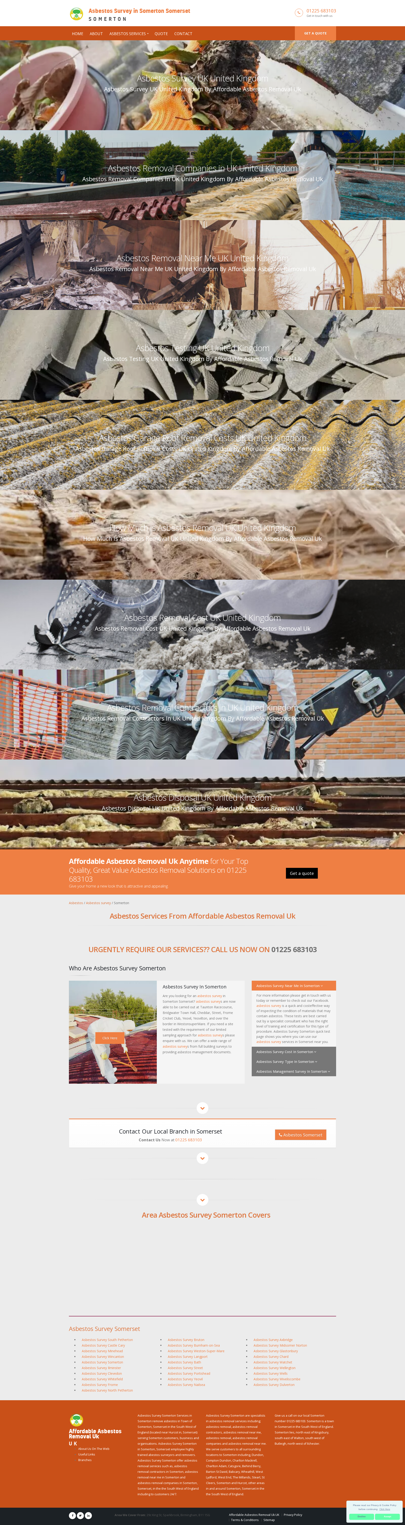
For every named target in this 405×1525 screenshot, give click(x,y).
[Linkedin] (88, 1515)
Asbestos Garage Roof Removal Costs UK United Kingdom (202, 438)
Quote (161, 33)
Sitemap (269, 1520)
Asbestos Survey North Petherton (107, 1390)
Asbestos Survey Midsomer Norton (280, 1345)
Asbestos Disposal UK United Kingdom (203, 797)
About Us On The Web (93, 1449)
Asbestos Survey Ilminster (101, 1368)
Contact (183, 33)
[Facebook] (72, 1515)
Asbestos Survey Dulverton (274, 1384)
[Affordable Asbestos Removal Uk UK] (76, 1420)
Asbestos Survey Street (185, 1368)
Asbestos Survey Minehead (102, 1351)
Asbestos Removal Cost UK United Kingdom (202, 617)
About (96, 33)
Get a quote (315, 33)
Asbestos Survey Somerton (102, 1362)
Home (77, 33)
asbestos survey (209, 996)
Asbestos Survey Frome (100, 1384)
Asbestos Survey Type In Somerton (285, 1061)
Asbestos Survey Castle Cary (103, 1345)
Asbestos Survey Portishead (189, 1373)
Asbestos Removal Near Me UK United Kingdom (202, 258)
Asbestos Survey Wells (271, 1373)
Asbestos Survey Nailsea (186, 1384)
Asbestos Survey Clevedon (102, 1373)
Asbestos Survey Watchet (273, 1362)
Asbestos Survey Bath (184, 1362)
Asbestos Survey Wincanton (103, 1356)
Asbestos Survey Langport (188, 1356)
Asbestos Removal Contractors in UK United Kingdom (202, 707)
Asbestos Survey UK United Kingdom (202, 78)
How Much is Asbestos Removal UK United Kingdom (202, 528)
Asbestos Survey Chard (271, 1356)
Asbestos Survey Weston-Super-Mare (196, 1351)
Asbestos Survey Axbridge (273, 1339)
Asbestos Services (127, 33)
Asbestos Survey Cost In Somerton (285, 1051)
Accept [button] (387, 1516)
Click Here (109, 1038)
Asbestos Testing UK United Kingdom (203, 348)
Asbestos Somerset (302, 1135)
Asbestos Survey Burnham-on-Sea (194, 1345)
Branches (85, 1460)
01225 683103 (321, 10)
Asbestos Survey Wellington (275, 1368)
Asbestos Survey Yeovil (185, 1379)
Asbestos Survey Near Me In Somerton (288, 985)
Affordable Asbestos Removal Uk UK (254, 1515)
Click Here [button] (384, 1509)
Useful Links (86, 1454)
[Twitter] (80, 1515)
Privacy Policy (293, 1515)
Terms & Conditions (245, 1520)
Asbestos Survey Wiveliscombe (277, 1379)
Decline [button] (362, 1516)
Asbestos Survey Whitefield (102, 1379)
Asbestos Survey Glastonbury (276, 1351)
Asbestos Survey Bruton (186, 1339)
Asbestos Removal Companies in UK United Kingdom (202, 168)
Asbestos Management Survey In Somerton (292, 1071)
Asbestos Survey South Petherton (107, 1339)
